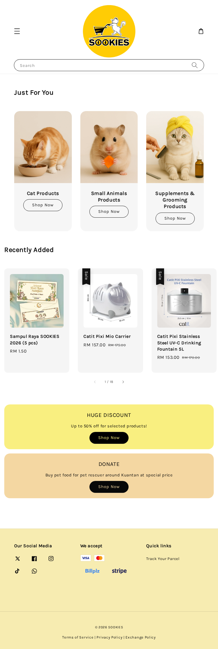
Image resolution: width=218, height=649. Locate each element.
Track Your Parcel (162, 558)
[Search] (195, 65)
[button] (17, 31)
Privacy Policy (109, 637)
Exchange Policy (140, 637)
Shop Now (43, 204)
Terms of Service (77, 637)
